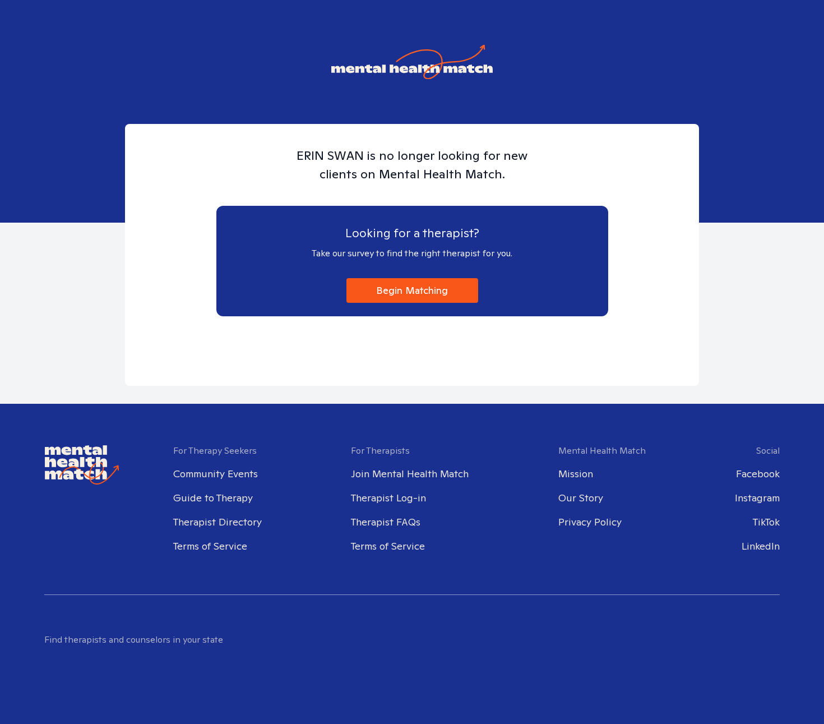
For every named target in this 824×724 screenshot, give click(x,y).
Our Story (580, 497)
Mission (575, 473)
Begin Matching (412, 290)
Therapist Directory (217, 521)
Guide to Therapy (213, 497)
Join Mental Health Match (410, 473)
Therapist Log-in (388, 497)
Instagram (757, 497)
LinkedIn (761, 545)
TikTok (766, 521)
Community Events (215, 473)
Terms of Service (210, 545)
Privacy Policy (590, 521)
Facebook (758, 473)
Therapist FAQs (385, 521)
